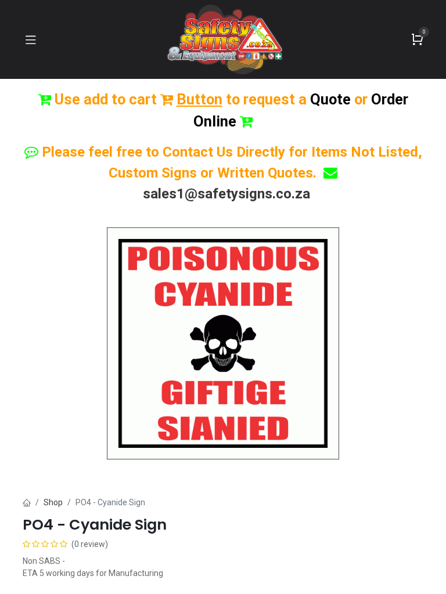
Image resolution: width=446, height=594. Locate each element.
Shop (53, 502)
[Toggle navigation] (31, 39)
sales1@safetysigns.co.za (226, 194)
